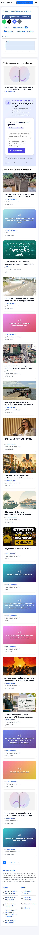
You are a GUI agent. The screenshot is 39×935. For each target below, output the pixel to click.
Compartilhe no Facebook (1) (18, 17)
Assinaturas (21, 27)
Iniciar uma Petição (24, 3)
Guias (5, 887)
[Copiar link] (19, 21)
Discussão (10, 31)
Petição (7, 27)
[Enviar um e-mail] (14, 21)
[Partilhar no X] (9, 21)
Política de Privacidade (25, 31)
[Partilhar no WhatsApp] (4, 21)
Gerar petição (18, 150)
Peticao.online (7, 3)
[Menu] (36, 3)
